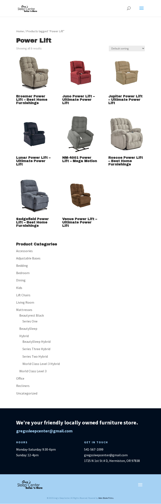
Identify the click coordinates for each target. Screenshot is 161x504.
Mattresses (24, 310)
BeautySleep (28, 328)
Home (20, 31)
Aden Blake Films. (106, 498)
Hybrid (24, 336)
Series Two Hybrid (35, 356)
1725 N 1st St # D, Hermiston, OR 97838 (112, 461)
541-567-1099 (93, 449)
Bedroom (23, 273)
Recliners (23, 386)
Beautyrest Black (31, 315)
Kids (19, 288)
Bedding (22, 265)
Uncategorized (26, 393)
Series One (30, 321)
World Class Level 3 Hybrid (41, 364)
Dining (21, 280)
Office (20, 378)
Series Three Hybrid (36, 349)
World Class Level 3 (33, 371)
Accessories (24, 251)
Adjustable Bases (28, 258)
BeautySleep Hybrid (36, 341)
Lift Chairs (23, 295)
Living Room (25, 302)
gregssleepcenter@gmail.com (44, 430)
